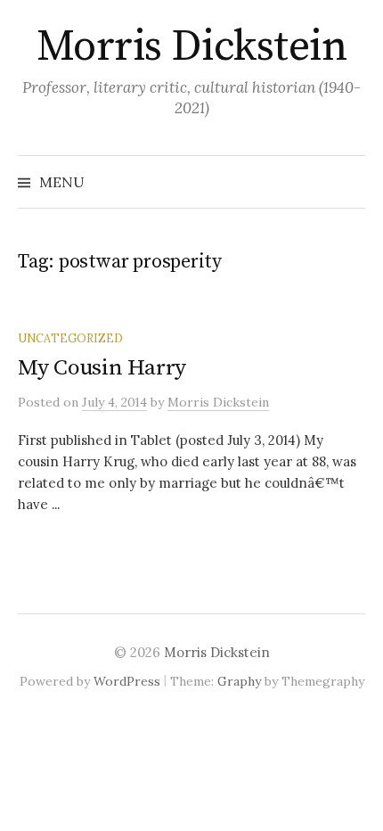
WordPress (127, 681)
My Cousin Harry (102, 368)
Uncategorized (70, 338)
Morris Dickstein (191, 47)
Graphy (239, 681)
